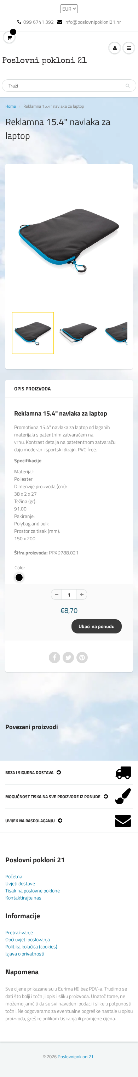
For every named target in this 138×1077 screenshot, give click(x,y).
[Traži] (127, 85)
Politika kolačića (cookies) (31, 946)
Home (10, 106)
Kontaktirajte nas (23, 897)
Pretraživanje (19, 932)
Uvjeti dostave (20, 883)
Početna (13, 876)
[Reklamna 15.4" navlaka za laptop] (69, 239)
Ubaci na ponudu (97, 626)
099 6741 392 (38, 22)
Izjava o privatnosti (24, 953)
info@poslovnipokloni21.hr (92, 22)
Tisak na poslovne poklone (32, 890)
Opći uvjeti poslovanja (27, 939)
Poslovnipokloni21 (75, 1056)
